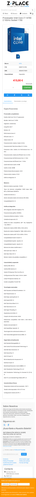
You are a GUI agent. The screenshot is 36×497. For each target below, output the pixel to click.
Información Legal (24, 459)
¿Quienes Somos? (8, 464)
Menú (6, 13)
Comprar (27, 87)
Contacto (24, 13)
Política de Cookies (21, 494)
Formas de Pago (23, 462)
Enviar (24, 454)
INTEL (20, 63)
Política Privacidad (8, 461)
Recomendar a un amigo (20, 101)
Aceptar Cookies (24, 484)
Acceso (14, 13)
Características (8, 101)
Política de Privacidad (7, 446)
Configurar (5, 484)
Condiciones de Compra (9, 462)
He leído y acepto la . (15, 449)
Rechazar (14, 484)
